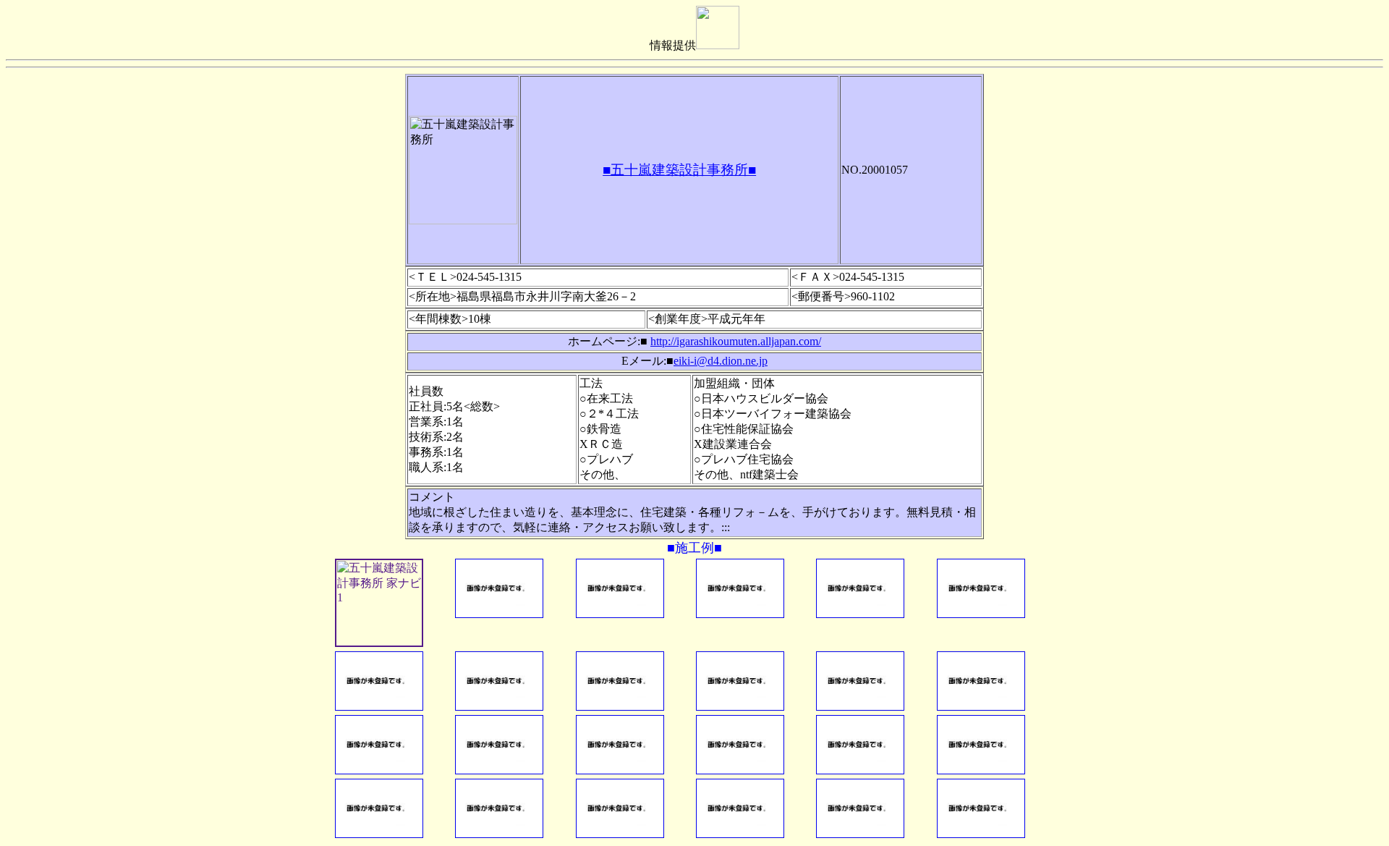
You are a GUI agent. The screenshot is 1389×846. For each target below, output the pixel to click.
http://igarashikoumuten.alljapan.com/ (735, 341)
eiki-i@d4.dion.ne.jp (721, 361)
